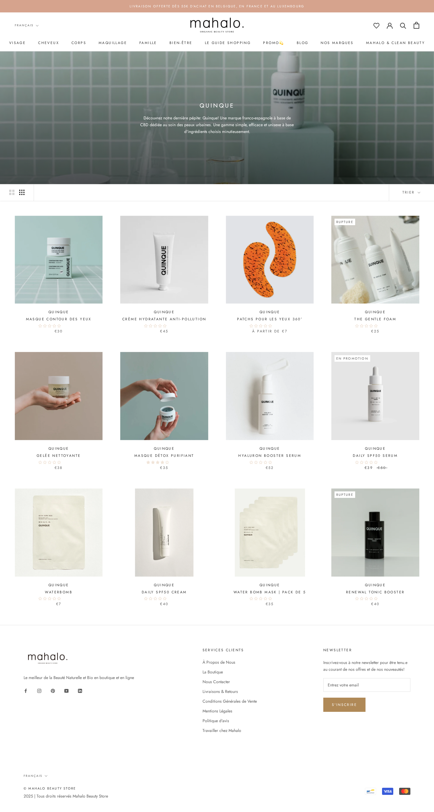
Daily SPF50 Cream (164, 592)
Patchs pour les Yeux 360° (269, 319)
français (24, 25)
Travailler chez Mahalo (222, 730)
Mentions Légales (217, 711)
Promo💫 (273, 43)
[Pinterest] (53, 690)
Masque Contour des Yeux (59, 319)
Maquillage (113, 43)
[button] (50, 326)
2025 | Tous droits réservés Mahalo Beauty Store (66, 796)
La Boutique (213, 672)
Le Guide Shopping (228, 43)
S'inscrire (344, 704)
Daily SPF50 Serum (375, 455)
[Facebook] (26, 690)
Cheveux (48, 43)
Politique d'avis (216, 721)
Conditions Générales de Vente (230, 701)
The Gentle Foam (375, 319)
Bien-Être (180, 43)
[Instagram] (39, 690)
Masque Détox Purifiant (164, 455)
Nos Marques (337, 43)
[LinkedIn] (80, 690)
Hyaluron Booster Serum (269, 455)
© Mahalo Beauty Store (50, 788)
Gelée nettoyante (59, 455)
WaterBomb (58, 592)
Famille (148, 43)
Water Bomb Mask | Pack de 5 (270, 592)
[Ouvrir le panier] (416, 25)
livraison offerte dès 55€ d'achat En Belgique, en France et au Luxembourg (217, 6)
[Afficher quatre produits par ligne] (22, 192)
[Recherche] (403, 25)
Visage (17, 43)
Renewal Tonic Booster (375, 592)
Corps (78, 43)
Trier (409, 192)
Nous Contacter (216, 682)
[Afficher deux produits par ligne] (11, 192)
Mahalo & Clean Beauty (395, 43)
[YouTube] (66, 690)
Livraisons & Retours (220, 691)
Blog (303, 43)
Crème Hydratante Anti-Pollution (164, 319)
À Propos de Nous (219, 662)
